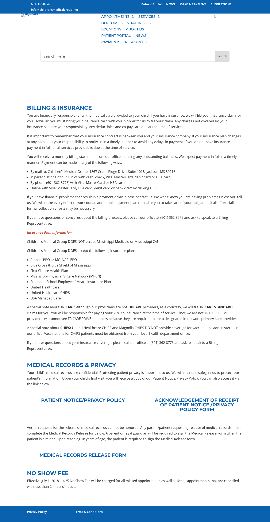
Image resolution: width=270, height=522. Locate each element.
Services (146, 17)
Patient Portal (116, 36)
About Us (135, 29)
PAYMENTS (110, 42)
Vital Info (136, 23)
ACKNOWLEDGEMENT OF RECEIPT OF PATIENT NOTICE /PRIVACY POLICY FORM (197, 404)
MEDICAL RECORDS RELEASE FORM (83, 455)
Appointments (115, 17)
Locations (111, 29)
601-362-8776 (40, 4)
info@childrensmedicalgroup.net (54, 10)
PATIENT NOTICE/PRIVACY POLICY (83, 400)
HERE (154, 188)
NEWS (140, 36)
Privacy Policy (37, 512)
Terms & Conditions (88, 512)
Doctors (109, 23)
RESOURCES (136, 42)
